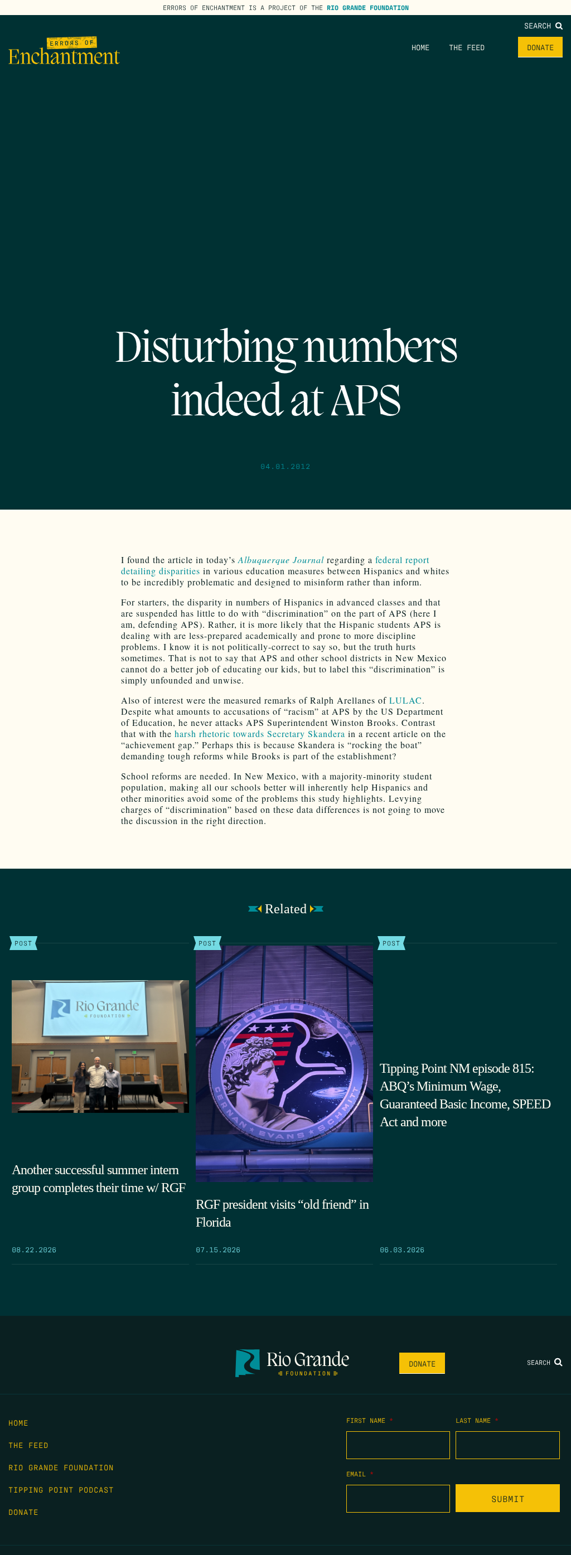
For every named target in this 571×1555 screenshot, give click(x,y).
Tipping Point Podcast (61, 1489)
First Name (369, 1420)
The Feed (467, 47)
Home (420, 47)
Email (360, 1473)
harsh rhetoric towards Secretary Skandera (260, 733)
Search (539, 25)
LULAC (405, 700)
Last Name (477, 1420)
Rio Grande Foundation (368, 7)
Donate (540, 47)
